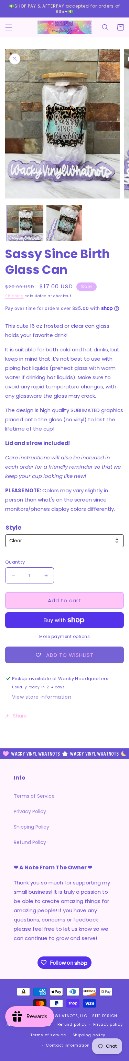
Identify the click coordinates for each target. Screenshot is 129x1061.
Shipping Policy (31, 826)
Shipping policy (89, 1035)
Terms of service (48, 1035)
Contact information (67, 1045)
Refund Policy (30, 842)
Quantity (15, 562)
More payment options (64, 636)
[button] (8, 27)
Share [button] (20, 715)
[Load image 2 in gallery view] (64, 223)
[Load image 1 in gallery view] (25, 223)
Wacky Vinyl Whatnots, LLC (56, 1015)
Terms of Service (34, 796)
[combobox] (64, 541)
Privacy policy (108, 1024)
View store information (41, 697)
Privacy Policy (30, 811)
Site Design (104, 1015)
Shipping (14, 296)
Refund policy (72, 1024)
